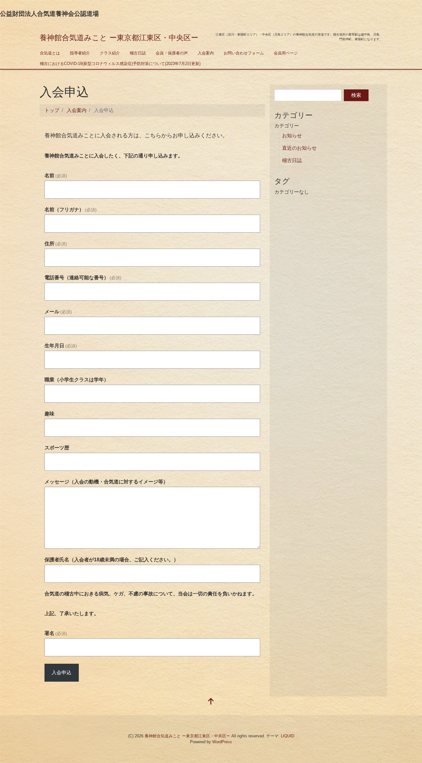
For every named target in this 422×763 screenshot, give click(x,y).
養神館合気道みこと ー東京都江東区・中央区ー (119, 37)
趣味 (49, 413)
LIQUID (287, 736)
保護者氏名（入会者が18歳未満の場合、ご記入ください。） (111, 559)
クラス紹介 (110, 53)
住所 (55, 243)
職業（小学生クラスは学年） (76, 379)
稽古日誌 (138, 53)
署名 (55, 633)
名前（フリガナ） (70, 209)
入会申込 (61, 672)
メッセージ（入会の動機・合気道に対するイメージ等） (106, 481)
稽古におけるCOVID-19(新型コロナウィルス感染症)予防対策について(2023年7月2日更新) (120, 63)
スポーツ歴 (56, 447)
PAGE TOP (407, 734)
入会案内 (206, 53)
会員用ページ (286, 53)
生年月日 (60, 345)
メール (58, 311)
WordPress (222, 741)
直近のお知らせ (299, 148)
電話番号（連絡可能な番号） (82, 277)
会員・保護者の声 (172, 53)
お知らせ (292, 135)
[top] (211, 702)
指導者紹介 (80, 53)
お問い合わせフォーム (244, 53)
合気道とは (50, 53)
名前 (55, 175)
